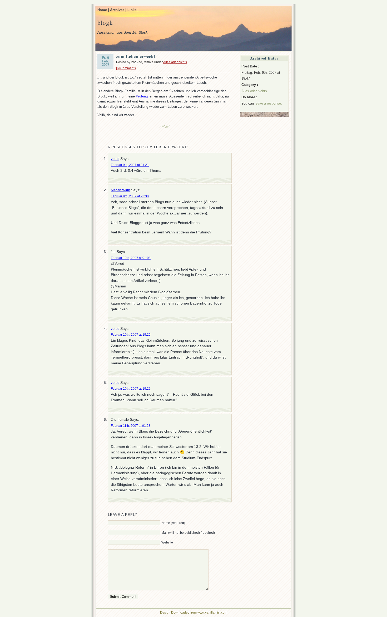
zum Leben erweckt (135, 56)
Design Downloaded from (178, 612)
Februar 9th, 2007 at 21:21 (130, 165)
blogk (105, 22)
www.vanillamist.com (212, 612)
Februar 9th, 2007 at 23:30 (130, 196)
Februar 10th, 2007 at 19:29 (131, 388)
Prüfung (142, 96)
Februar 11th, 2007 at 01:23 (130, 426)
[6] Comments (126, 68)
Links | (132, 10)
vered (115, 159)
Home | (103, 10)
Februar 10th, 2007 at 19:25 (131, 334)
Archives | (118, 10)
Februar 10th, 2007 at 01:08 (131, 258)
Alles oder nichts (175, 62)
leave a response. (268, 103)
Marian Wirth (120, 190)
